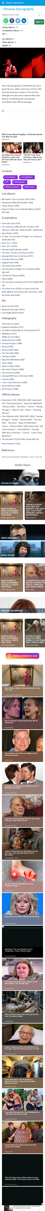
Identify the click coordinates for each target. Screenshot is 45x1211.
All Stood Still (7, 350)
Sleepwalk (6, 340)
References (29, 187)
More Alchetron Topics (11, 444)
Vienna (5, 347)
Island (7, 266)
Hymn (4, 363)
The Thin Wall (7, 353)
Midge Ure (27, 237)
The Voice (6, 253)
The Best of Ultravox (19, 253)
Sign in (39, 22)
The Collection (8, 227)
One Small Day (8, 373)
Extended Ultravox (9, 259)
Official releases (12, 187)
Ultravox (10, 89)
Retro (35, 292)
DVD (31, 282)
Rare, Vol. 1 (6, 243)
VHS (14, 400)
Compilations (26, 177)
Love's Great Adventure (11, 383)
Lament (5, 379)
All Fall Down (7, 389)
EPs (7, 182)
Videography (19, 182)
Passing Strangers (9, 344)
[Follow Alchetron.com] (22, 659)
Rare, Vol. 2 (6, 246)
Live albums (10, 177)
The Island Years (8, 289)
